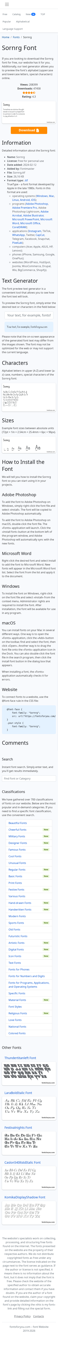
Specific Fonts (17, 993)
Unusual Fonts (17, 863)
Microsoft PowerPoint (25, 219)
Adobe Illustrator (33, 215)
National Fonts (17, 1026)
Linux (15, 200)
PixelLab (17, 243)
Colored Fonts (17, 1033)
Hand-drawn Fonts (20, 903)
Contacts (38, 1316)
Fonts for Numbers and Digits (27, 976)
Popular (7, 21)
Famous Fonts (17, 849)
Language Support (13, 28)
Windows (42, 196)
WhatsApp (18, 235)
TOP (43, 14)
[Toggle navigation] (7, 4)
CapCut (40, 235)
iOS (33, 200)
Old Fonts (14, 929)
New (30, 14)
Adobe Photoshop (37, 204)
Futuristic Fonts (18, 936)
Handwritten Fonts (20, 909)
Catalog (16, 14)
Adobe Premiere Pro (24, 207)
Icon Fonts (15, 956)
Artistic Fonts (16, 943)
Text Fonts (15, 963)
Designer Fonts (18, 843)
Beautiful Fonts (18, 823)
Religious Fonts (18, 1013)
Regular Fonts (17, 869)
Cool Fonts (15, 856)
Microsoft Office (30, 223)
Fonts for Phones (19, 969)
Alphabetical (23, 21)
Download (27, 130)
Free (5, 14)
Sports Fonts (16, 923)
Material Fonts (17, 1000)
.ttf (26, 180)
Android (25, 200)
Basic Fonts (15, 876)
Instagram (35, 231)
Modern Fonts (17, 916)
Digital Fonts (16, 949)
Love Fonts (15, 1020)
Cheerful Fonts (17, 829)
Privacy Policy (22, 1316)
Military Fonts (17, 836)
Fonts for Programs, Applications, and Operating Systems (29, 984)
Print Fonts (15, 883)
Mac (51, 196)
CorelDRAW (19, 227)
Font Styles (15, 1006)
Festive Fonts (16, 889)
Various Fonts (17, 896)
